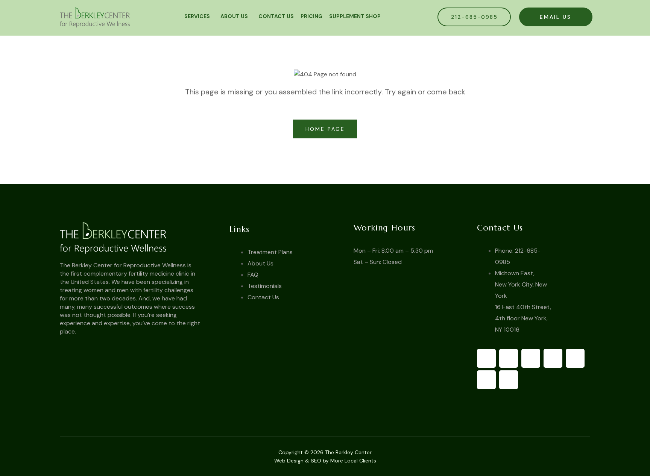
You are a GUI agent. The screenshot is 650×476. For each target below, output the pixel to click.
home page (326, 129)
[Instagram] (575, 358)
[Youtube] (530, 358)
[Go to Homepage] (138, 238)
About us (234, 16)
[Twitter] (508, 358)
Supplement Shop (355, 16)
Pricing (311, 16)
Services (197, 16)
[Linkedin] (486, 379)
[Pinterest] (553, 358)
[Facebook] (486, 358)
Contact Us (276, 16)
